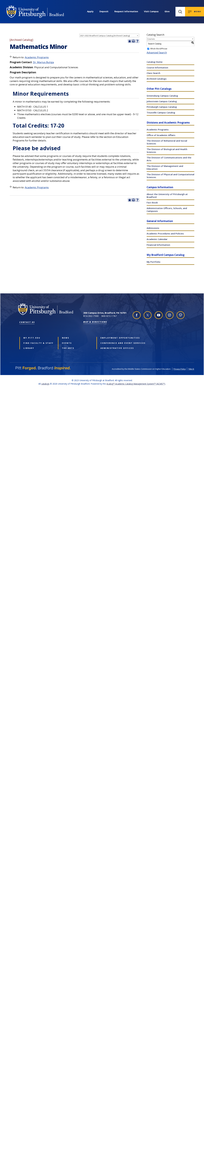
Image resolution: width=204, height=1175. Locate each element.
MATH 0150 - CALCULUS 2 (32, 110)
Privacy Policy (180, 369)
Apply (90, 11)
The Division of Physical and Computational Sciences (170, 176)
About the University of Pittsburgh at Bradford (167, 195)
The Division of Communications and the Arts (169, 159)
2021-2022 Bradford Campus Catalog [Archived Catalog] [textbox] (105, 35)
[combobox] (109, 35)
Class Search (153, 73)
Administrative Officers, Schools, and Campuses (167, 209)
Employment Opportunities (115, 338)
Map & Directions (95, 322)
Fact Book (152, 202)
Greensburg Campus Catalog (162, 95)
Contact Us (27, 322)
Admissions (153, 227)
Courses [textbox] (151, 39)
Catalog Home (154, 61)
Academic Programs (37, 57)
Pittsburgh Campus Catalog (162, 106)
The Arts (68, 348)
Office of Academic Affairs (161, 135)
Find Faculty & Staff (38, 343)
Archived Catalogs (157, 78)
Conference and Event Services (115, 343)
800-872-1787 (109, 315)
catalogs (45, 383)
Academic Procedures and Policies (165, 233)
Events (67, 343)
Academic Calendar (157, 239)
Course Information (157, 67)
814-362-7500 (91, 315)
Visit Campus (151, 11)
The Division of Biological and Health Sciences (167, 150)
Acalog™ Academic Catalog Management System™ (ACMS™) (135, 383)
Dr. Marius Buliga (43, 62)
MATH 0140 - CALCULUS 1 (32, 106)
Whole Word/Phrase (158, 48)
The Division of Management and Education (165, 167)
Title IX (191, 369)
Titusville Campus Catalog (161, 112)
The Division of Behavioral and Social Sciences (167, 142)
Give (167, 11)
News (65, 338)
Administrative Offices (115, 348)
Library (28, 348)
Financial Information (158, 244)
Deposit (103, 11)
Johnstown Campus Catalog (162, 101)
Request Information (126, 11)
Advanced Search (157, 52)
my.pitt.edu (31, 338)
